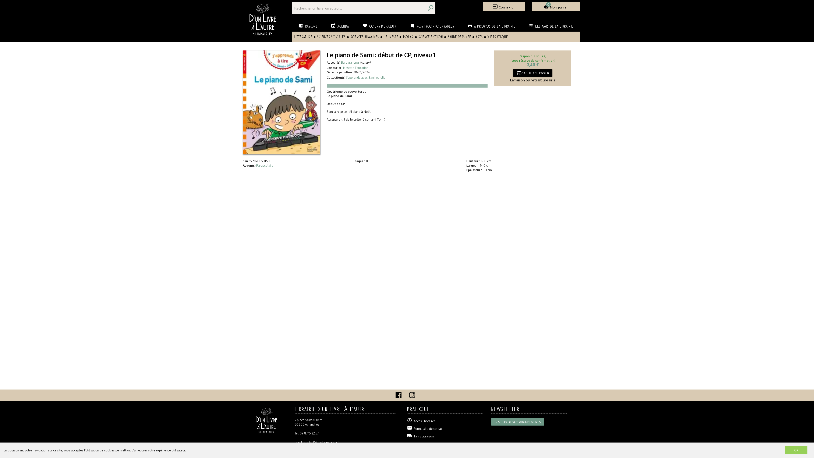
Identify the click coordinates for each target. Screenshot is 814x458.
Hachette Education (355, 68)
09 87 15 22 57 (309, 433)
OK (796, 450)
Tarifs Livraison (420, 436)
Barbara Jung (350, 62)
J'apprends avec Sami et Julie (365, 77)
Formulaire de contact (425, 428)
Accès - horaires (421, 421)
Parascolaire (264, 165)
